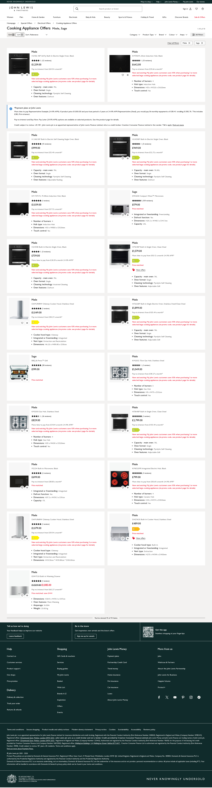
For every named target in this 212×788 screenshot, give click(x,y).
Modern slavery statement (82, 729)
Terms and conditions (15, 729)
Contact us (11, 656)
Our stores (201, 2)
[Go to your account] (190, 9)
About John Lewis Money (117, 700)
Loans (109, 693)
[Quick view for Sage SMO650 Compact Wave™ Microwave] (128, 215)
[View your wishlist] (196, 9)
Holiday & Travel (147, 17)
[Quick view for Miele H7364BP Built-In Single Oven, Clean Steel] (128, 431)
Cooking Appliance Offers (66, 23)
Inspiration (61, 700)
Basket (60, 681)
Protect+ (161, 687)
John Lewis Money (171, 2)
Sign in (185, 9)
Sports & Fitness (125, 17)
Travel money (112, 668)
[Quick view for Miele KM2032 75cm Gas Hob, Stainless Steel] (128, 380)
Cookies (112, 729)
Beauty (107, 17)
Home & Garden (38, 17)
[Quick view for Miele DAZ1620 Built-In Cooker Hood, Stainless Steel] (128, 539)
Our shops (11, 675)
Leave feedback (15, 636)
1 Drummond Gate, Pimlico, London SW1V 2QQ (37, 738)
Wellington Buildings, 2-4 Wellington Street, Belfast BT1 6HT (97, 743)
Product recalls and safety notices (55, 729)
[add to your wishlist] (22, 75)
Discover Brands (181, 17)
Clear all (173, 43)
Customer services (14, 662)
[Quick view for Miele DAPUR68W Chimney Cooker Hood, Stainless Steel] (27, 539)
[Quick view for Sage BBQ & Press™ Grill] (27, 380)
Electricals (73, 17)
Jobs (159, 656)
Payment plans (113, 656)
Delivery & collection (15, 697)
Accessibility (136, 729)
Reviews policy (149, 729)
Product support (13, 668)
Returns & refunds (14, 709)
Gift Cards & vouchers (66, 656)
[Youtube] (174, 698)
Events (60, 712)
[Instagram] (191, 698)
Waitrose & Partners (166, 662)
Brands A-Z (61, 693)
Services (60, 662)
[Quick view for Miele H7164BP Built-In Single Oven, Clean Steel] (128, 266)
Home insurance (113, 675)
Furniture (56, 17)
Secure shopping (33, 729)
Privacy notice (100, 729)
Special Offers (26, 23)
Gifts (164, 17)
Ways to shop (146, 2)
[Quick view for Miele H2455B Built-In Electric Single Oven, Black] (27, 266)
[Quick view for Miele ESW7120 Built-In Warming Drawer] (27, 595)
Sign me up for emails (85, 636)
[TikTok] (199, 698)
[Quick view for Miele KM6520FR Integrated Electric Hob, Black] (128, 488)
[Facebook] (159, 698)
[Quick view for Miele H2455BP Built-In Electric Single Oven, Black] (128, 158)
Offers (59, 706)
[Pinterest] (183, 698)
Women (10, 17)
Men (21, 17)
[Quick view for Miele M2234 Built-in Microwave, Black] (27, 488)
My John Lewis (188, 2)
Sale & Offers (199, 17)
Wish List (61, 687)
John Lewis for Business (167, 675)
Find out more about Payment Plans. (20, 749)
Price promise (12, 681)
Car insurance (112, 687)
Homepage (11, 23)
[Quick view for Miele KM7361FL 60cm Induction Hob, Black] (128, 75)
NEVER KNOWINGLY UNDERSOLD (21, 2)
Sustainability (123, 729)
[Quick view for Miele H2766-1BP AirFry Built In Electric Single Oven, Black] (27, 75)
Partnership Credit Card (117, 662)
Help (157, 2)
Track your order (13, 703)
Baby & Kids (90, 17)
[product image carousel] (19, 63)
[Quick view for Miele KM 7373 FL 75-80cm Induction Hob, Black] (27, 215)
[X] (167, 698)
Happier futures (164, 681)
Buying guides (62, 668)
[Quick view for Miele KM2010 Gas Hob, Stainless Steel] (27, 431)
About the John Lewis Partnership (171, 668)
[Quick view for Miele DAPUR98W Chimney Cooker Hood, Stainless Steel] (27, 323)
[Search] (77, 9)
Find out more (178, 125)
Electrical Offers (44, 23)
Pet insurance (112, 681)
